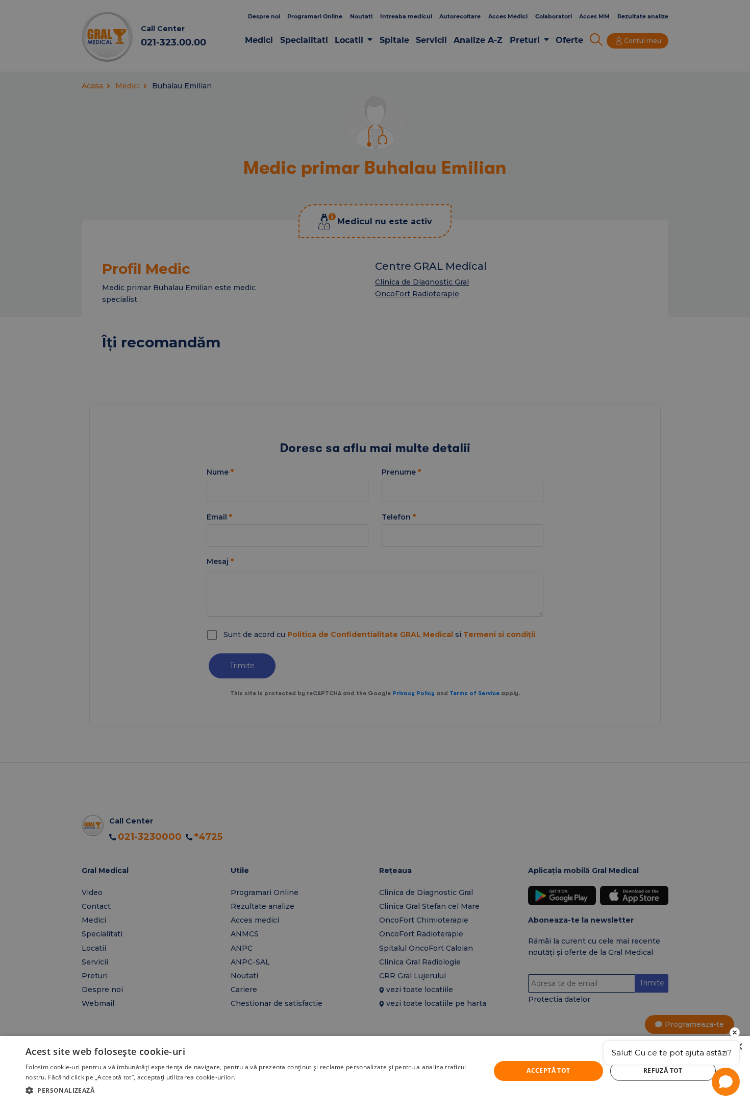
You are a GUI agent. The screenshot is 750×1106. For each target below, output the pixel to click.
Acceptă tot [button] (548, 1070)
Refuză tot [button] (663, 1070)
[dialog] (375, 1071)
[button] (251, 1090)
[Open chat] (726, 1082)
